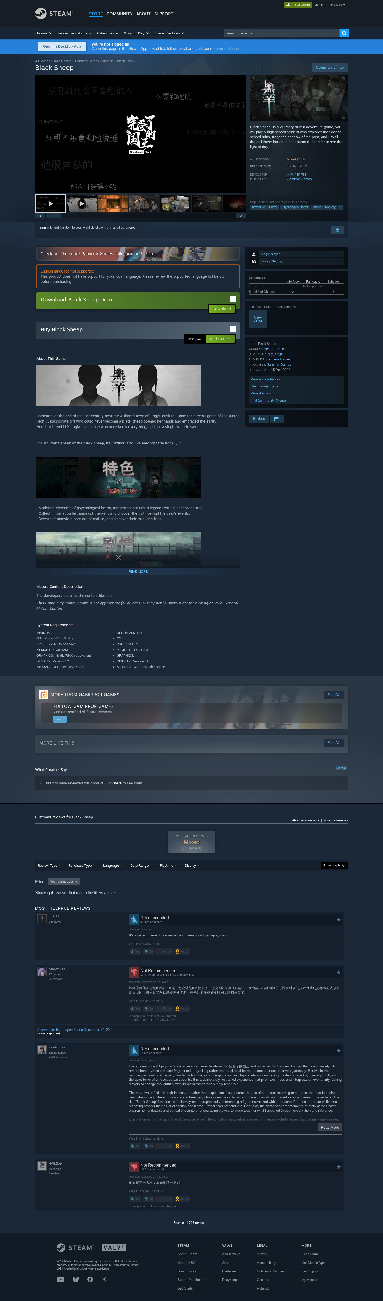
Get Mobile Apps (313, 1263)
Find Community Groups (268, 400)
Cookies (263, 1280)
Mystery (330, 207)
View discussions (263, 393)
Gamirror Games (299, 179)
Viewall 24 (258, 319)
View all (341, 767)
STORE (96, 13)
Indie (280, 349)
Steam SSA (186, 1263)
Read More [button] (330, 1127)
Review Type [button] (47, 865)
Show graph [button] (331, 865)
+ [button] (340, 207)
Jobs (225, 1263)
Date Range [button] (139, 865)
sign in (319, 5)
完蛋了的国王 (297, 174)
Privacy (262, 1254)
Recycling (229, 1280)
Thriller (316, 207)
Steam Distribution (191, 1280)
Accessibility (266, 1263)
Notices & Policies (271, 1271)
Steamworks (186, 1271)
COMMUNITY (120, 13)
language (336, 5)
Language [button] (111, 865)
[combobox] (282, 33)
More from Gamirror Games (85, 694)
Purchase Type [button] (80, 865)
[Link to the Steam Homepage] (54, 18)
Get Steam (309, 1254)
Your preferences (336, 820)
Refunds (263, 1288)
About (143, 13)
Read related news (264, 386)
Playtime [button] (166, 865)
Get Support (310, 1271)
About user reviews (305, 820)
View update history (265, 379)
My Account (310, 1280)
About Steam (187, 1254)
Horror (273, 207)
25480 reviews (58, 1057)
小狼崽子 (55, 1164)
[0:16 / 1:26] (140, 134)
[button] (44, 33)
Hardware (229, 1271)
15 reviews (56, 978)
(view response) (48, 1033)
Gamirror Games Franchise (94, 61)
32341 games (57, 1052)
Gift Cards (185, 1288)
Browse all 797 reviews (189, 1223)
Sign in (44, 227)
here (118, 783)
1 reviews (55, 921)
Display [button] (190, 865)
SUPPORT (164, 13)
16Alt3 (54, 916)
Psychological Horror (295, 207)
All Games (42, 61)
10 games (55, 1168)
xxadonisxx (58, 1047)
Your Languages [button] (62, 881)
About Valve (231, 1254)
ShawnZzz (57, 969)
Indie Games (62, 61)
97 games (55, 974)
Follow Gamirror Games (83, 706)
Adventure (258, 207)
